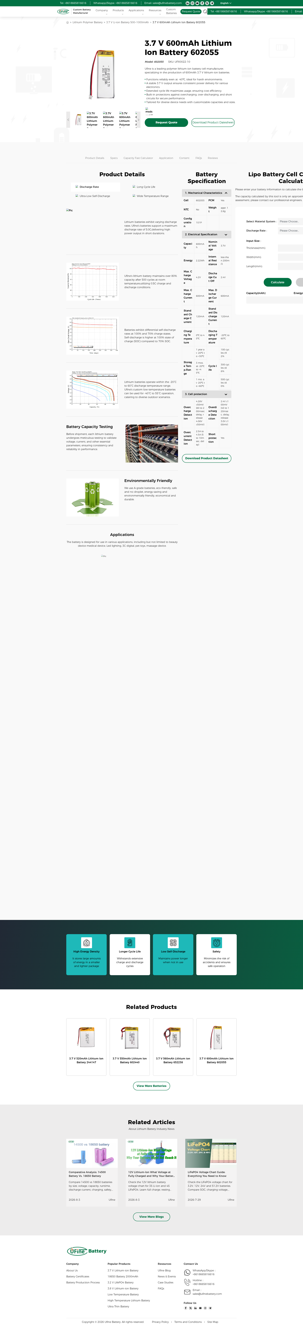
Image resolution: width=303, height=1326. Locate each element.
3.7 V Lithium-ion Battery (123, 1270)
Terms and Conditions (188, 1321)
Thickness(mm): (256, 248)
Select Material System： (262, 221)
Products (118, 10)
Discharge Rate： (257, 230)
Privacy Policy (160, 1321)
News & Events (167, 1276)
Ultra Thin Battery (118, 1306)
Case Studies (165, 1282)
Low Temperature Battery (123, 1294)
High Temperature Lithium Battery (129, 1300)
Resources (155, 10)
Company (102, 10)
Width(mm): (253, 257)
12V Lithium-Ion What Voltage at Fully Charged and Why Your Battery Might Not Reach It (151, 1176)
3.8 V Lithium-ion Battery (123, 1288)
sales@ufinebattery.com (167, 3)
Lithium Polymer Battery (88, 22)
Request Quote (166, 122)
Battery (97, 1251)
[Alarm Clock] (122, 570)
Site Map (212, 1321)
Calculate (277, 282)
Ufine (112, 1199)
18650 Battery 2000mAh (123, 1276)
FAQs (161, 1288)
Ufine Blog (164, 1270)
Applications (136, 10)
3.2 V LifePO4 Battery (121, 1282)
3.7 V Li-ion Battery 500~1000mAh (127, 22)
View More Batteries (151, 1086)
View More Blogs (151, 1217)
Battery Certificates (77, 1276)
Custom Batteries (171, 11)
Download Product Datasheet (206, 458)
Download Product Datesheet (213, 122)
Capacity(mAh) (255, 293)
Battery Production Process (83, 1282)
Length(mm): (254, 266)
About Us (72, 1270)
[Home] (67, 22)
